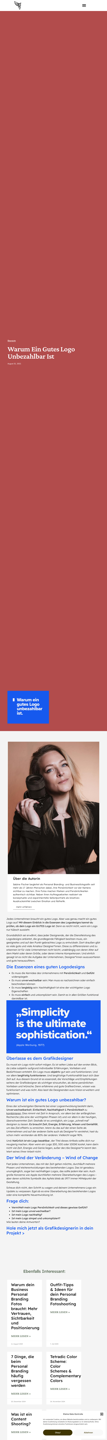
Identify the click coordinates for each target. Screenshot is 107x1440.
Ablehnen (88, 1432)
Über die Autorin (26, 879)
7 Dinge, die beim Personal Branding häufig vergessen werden (22, 1371)
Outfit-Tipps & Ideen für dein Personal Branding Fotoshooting (63, 1294)
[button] (101, 1414)
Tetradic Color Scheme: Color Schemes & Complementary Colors (65, 1368)
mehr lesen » (21, 1336)
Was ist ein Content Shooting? (21, 1419)
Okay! (58, 1432)
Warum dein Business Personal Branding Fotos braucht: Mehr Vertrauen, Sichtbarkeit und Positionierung (25, 1306)
